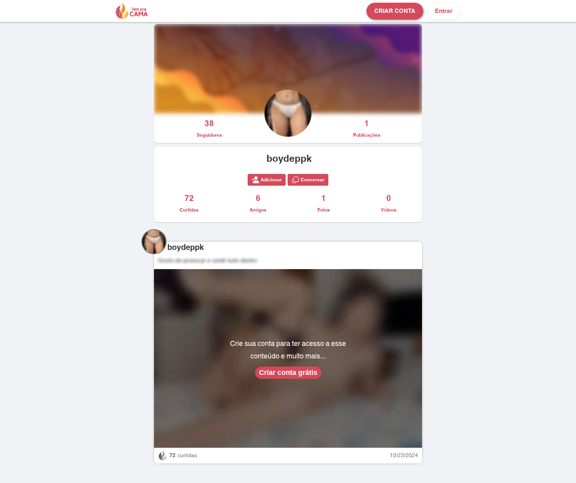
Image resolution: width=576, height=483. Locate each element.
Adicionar (271, 179)
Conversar (312, 179)
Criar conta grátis (288, 372)
